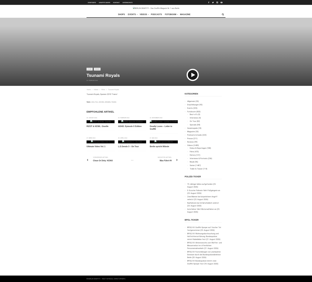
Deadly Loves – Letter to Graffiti (161, 127)
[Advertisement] (156, 47)
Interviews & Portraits (198, 158)
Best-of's (193, 114)
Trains (113, 102)
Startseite (92, 2)
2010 (92, 102)
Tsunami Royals (113, 89)
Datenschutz (128, 2)
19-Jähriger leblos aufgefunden (200, 184)
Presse (190, 138)
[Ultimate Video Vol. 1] (100, 141)
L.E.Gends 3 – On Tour (128, 146)
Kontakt (116, 2)
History (193, 155)
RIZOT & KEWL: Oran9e (97, 126)
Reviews (190, 142)
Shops (121, 14)
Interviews (194, 118)
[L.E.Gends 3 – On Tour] (132, 141)
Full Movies (99, 102)
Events (132, 14)
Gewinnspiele (192, 128)
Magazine (185, 14)
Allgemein (191, 101)
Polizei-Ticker (193, 176)
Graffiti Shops (104, 2)
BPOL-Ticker (192, 220)
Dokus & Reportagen (198, 148)
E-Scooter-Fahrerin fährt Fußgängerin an (203, 190)
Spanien (108, 102)
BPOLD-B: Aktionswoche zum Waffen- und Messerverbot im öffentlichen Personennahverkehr (204, 246)
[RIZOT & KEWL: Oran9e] (100, 121)
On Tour (193, 121)
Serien (192, 165)
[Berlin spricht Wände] (164, 141)
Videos (143, 14)
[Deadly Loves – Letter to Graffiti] (164, 121)
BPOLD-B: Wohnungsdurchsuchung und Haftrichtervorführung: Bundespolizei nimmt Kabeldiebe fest (203, 236)
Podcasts (156, 14)
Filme (89, 69)
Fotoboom (170, 14)
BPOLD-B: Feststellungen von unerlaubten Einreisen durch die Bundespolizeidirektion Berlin (204, 255)
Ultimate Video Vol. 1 (96, 146)
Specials (193, 125)
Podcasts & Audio (194, 135)
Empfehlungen (193, 105)
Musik (192, 162)
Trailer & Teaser (196, 169)
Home (89, 89)
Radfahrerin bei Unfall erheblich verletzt (203, 203)
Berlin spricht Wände (159, 146)
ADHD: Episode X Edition (130, 126)
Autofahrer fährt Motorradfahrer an (201, 209)
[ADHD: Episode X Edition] (132, 121)
